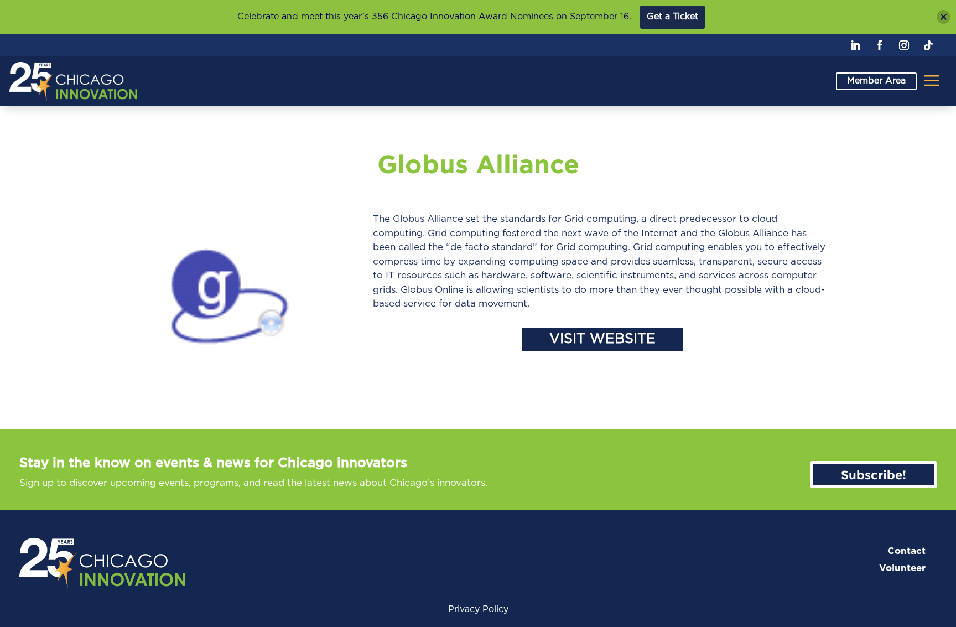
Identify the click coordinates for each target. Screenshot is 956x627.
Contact (906, 551)
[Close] (943, 17)
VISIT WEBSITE (602, 339)
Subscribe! (873, 474)
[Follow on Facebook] (880, 45)
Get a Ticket (672, 16)
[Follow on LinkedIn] (855, 45)
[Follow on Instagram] (904, 45)
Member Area (876, 80)
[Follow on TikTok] (928, 45)
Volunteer (902, 568)
